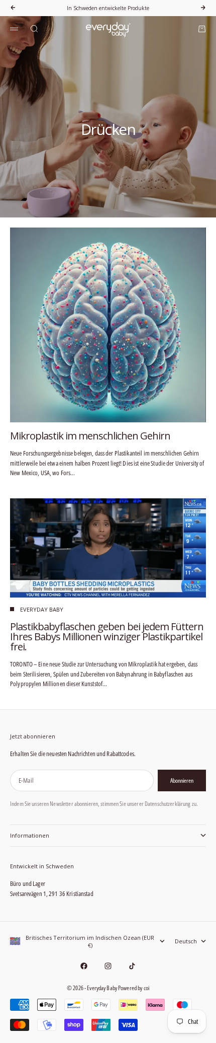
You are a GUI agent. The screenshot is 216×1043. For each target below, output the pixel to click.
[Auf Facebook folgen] (84, 966)
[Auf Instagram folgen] (108, 966)
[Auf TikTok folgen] (132, 966)
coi (146, 988)
